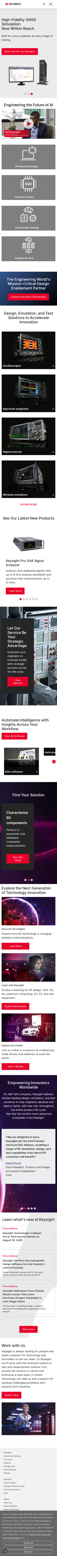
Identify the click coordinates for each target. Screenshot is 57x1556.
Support (8, 1479)
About (7, 1499)
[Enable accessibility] (5, 1551)
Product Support (10, 1483)
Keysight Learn (9, 1466)
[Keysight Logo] (14, 4)
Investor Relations (10, 1506)
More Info (28, 1552)
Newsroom (8, 1503)
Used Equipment (10, 1470)
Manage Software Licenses (14, 1486)
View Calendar (15, 1066)
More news (28, 1329)
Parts (6, 1493)
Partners (7, 1473)
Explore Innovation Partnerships (28, 296)
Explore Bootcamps (15, 1006)
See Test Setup (18, 858)
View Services (17, 681)
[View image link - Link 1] (28, 544)
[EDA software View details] (21, 747)
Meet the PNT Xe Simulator (20, 51)
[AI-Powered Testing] (28, 205)
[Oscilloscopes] (28, 331)
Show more (28, 504)
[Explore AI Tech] (28, 235)
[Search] (44, 4)
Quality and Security (11, 1509)
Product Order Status (12, 1490)
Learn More (15, 591)
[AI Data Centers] (28, 174)
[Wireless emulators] (28, 460)
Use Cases (8, 1459)
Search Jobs (11, 1395)
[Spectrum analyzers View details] (28, 374)
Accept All (28, 1543)
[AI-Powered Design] (28, 144)
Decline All (28, 1547)
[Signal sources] (28, 417)
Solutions (7, 1463)
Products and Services (12, 1456)
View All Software (14, 736)
